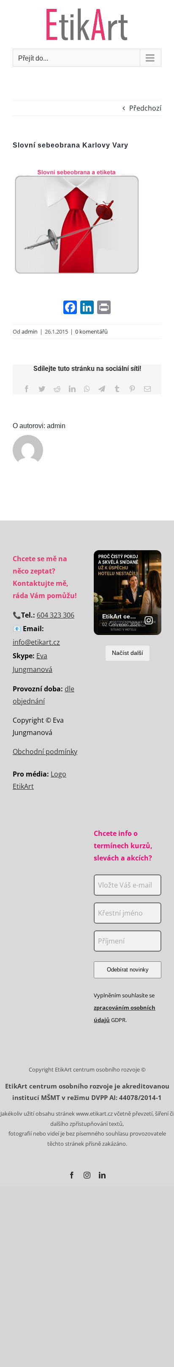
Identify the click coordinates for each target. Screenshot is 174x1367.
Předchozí (145, 108)
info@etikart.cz (36, 642)
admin (30, 331)
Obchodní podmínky (45, 751)
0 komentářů (91, 331)
